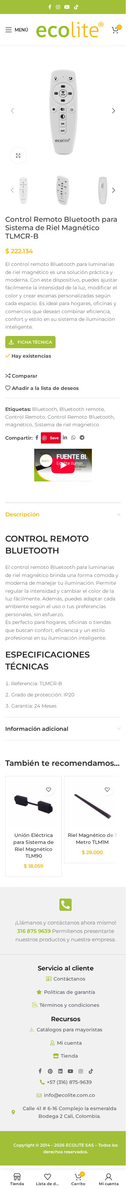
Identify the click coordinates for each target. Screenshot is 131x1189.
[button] (12, 111)
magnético (18, 424)
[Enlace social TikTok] (76, 7)
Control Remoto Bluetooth (81, 417)
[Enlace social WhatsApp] (73, 437)
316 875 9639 (34, 931)
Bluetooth (44, 409)
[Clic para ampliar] (18, 155)
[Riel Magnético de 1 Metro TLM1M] (92, 804)
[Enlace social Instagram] (58, 7)
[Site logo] (70, 29)
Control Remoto (25, 417)
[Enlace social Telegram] (82, 437)
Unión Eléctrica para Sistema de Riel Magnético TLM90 (33, 845)
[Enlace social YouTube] (67, 7)
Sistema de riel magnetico (67, 424)
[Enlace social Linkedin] (65, 437)
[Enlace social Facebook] (49, 7)
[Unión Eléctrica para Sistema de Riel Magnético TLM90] (33, 804)
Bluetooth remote (81, 409)
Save (54, 437)
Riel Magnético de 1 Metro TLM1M (92, 838)
